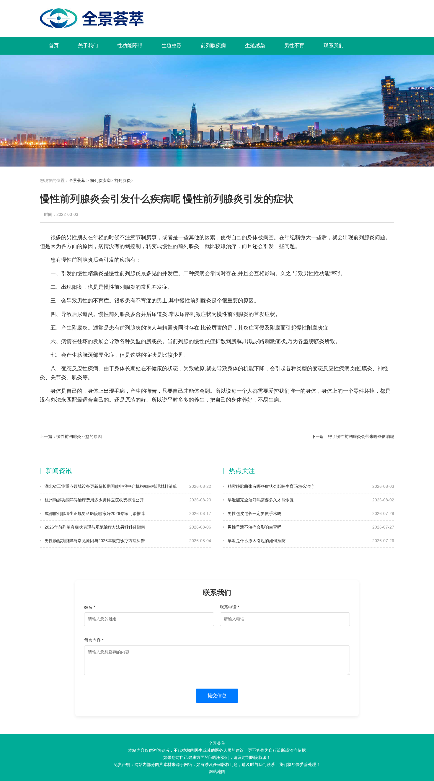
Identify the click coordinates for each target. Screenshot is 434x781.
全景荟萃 (77, 180)
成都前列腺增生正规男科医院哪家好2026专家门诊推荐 (94, 513)
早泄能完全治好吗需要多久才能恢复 (260, 500)
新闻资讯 (59, 471)
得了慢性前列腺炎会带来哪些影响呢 (361, 436)
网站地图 (217, 771)
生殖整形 (171, 45)
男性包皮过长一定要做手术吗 (253, 513)
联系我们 (334, 45)
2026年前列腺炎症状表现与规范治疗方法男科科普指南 (94, 527)
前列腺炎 (122, 180)
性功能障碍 (129, 45)
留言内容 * (93, 640)
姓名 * (89, 607)
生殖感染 (255, 45)
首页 (54, 45)
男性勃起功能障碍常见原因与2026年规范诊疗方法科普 (94, 540)
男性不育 (294, 45)
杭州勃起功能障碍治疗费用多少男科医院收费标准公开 (93, 500)
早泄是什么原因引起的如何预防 (255, 540)
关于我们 (88, 45)
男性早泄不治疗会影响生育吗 (253, 527)
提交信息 (217, 695)
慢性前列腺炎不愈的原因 (79, 436)
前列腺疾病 (213, 45)
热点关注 (242, 471)
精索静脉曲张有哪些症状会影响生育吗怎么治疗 (270, 486)
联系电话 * (229, 607)
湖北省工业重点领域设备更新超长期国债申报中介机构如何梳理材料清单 (110, 486)
